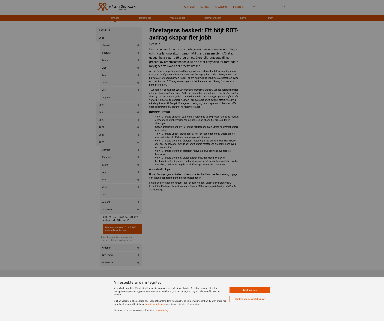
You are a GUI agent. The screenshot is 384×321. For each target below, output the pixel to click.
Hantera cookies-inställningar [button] (250, 299)
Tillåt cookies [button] (250, 290)
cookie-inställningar (155, 304)
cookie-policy (161, 310)
